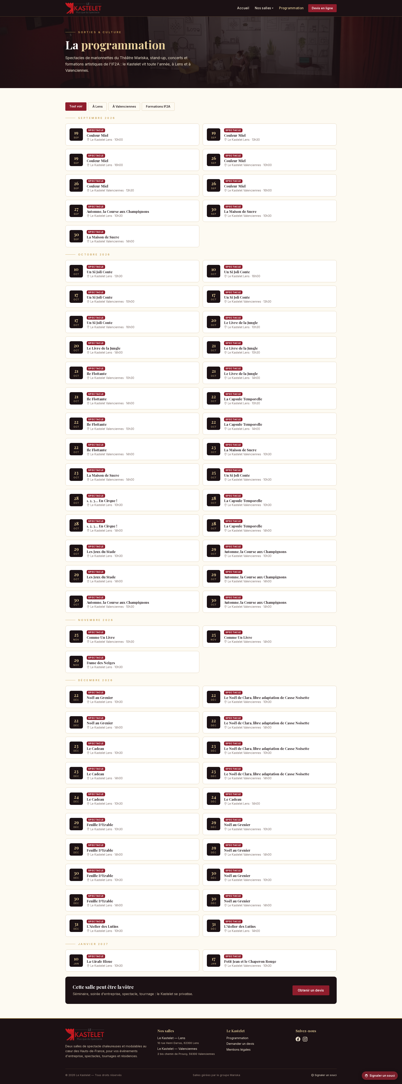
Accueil (243, 8)
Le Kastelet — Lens (171, 1038)
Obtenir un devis (311, 990)
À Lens (98, 106)
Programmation (291, 8)
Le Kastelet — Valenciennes (177, 1048)
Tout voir (75, 106)
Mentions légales (239, 1049)
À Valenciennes (124, 106)
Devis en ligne (322, 8)
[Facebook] (298, 1040)
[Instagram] (305, 1040)
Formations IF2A (158, 106)
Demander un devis (240, 1043)
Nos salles (263, 8)
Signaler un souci (326, 1075)
